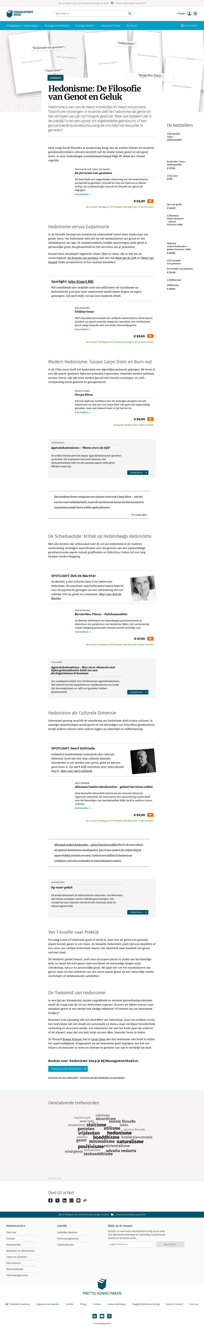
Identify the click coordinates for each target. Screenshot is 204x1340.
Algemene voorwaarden (48, 1304)
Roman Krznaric (72, 1039)
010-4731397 (191, 25)
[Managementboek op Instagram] (109, 1316)
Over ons (11, 1232)
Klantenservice (15, 1225)
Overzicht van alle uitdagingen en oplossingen (102, 1077)
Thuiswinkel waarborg (19, 1304)
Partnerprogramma (17, 1275)
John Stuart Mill (80, 282)
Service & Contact (174, 1304)
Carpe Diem (141, 514)
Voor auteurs (13, 1263)
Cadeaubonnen (65, 1244)
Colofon (69, 1304)
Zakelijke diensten (67, 1232)
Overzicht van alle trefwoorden (63, 1077)
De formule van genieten (83, 258)
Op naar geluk (174, 204)
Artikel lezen (136, 472)
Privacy (83, 1304)
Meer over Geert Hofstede (76, 771)
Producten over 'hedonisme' (66, 1068)
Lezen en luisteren (16, 1257)
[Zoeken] (130, 14)
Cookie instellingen (116, 1304)
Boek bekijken (81, 194)
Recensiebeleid (14, 1269)
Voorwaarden (13, 1244)
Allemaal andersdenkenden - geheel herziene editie (85, 844)
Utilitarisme (173, 285)
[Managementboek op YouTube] (102, 1316)
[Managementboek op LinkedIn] (94, 1316)
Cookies (97, 1304)
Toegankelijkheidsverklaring (145, 1304)
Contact (10, 1238)
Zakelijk (62, 1225)
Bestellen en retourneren (20, 1250)
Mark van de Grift (125, 258)
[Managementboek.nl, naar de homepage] (19, 17)
